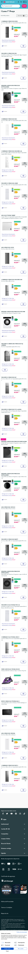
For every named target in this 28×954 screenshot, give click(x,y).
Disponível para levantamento (8, 40)
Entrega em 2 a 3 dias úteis (8, 298)
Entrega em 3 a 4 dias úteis (8, 170)
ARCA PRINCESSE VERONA (8, 733)
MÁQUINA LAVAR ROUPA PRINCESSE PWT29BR (13, 311)
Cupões (24, 6)
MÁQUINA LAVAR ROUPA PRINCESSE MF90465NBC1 (10, 474)
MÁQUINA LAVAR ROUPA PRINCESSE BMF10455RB (14, 441)
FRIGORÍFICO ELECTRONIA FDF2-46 (10, 605)
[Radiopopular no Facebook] (3, 814)
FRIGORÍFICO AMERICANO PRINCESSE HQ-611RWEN (12, 344)
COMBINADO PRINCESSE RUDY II (9, 765)
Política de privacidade (22, 932)
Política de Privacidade (7, 901)
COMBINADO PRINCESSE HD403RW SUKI (11, 279)
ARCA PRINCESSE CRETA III (8, 507)
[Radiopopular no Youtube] (11, 814)
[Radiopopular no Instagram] (20, 814)
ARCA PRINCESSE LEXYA (7, 247)
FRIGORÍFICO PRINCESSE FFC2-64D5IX (11, 409)
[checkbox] (2, 942)
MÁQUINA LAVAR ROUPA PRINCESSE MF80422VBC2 (10, 572)
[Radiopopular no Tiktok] (24, 814)
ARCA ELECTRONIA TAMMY (8, 215)
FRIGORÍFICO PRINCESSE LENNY (9, 183)
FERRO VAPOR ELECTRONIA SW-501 (10, 669)
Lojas (4, 819)
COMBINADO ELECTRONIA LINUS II (10, 637)
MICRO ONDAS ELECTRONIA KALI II (10, 701)
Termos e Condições (6, 907)
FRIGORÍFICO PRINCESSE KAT (8, 377)
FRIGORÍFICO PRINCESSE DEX (9, 53)
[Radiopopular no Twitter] (7, 814)
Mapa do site (4, 913)
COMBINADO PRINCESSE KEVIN (9, 21)
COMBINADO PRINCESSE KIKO (9, 119)
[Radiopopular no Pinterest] (16, 814)
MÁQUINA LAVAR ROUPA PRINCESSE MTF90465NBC (10, 86)
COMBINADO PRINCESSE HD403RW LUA (11, 151)
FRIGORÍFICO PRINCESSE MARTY (9, 539)
